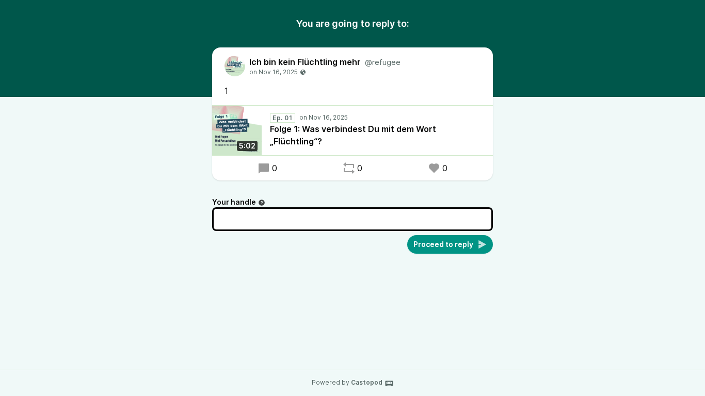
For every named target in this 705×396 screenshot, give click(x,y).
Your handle (234, 201)
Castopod (366, 382)
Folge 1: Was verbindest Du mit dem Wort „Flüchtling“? (353, 135)
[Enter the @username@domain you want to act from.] (261, 202)
